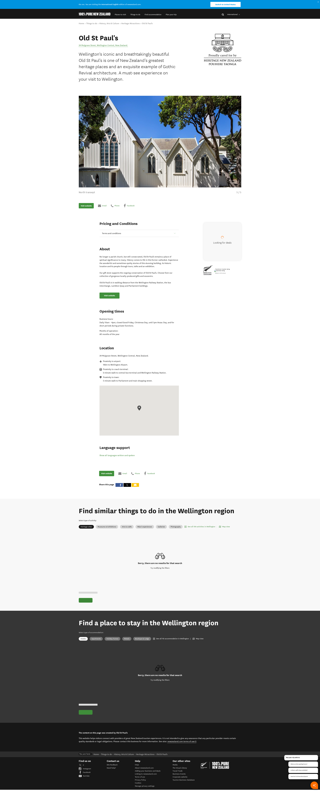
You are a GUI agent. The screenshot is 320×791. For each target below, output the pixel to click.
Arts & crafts (127, 527)
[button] (120, 14)
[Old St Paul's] (222, 49)
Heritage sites (86, 527)
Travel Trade (177, 771)
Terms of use (140, 777)
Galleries (161, 527)
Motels (127, 639)
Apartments (96, 639)
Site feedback (112, 765)
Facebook (86, 772)
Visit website (86, 205)
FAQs (137, 765)
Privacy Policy (140, 780)
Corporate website (180, 777)
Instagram (86, 769)
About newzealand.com (144, 768)
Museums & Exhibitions (107, 527)
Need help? (111, 768)
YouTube (86, 776)
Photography (176, 527)
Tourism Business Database (184, 780)
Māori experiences (144, 527)
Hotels (83, 639)
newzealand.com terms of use (182, 741)
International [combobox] (232, 14)
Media (175, 765)
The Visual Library (180, 768)
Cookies (138, 783)
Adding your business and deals (147, 771)
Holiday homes (112, 639)
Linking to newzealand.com (146, 774)
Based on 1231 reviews (220, 273)
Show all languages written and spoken (117, 455)
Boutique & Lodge (142, 639)
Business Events (179, 774)
